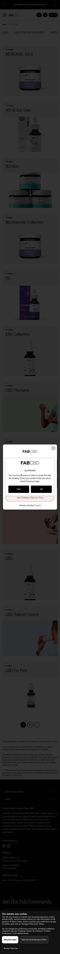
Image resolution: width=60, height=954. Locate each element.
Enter (19, 489)
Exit (41, 489)
